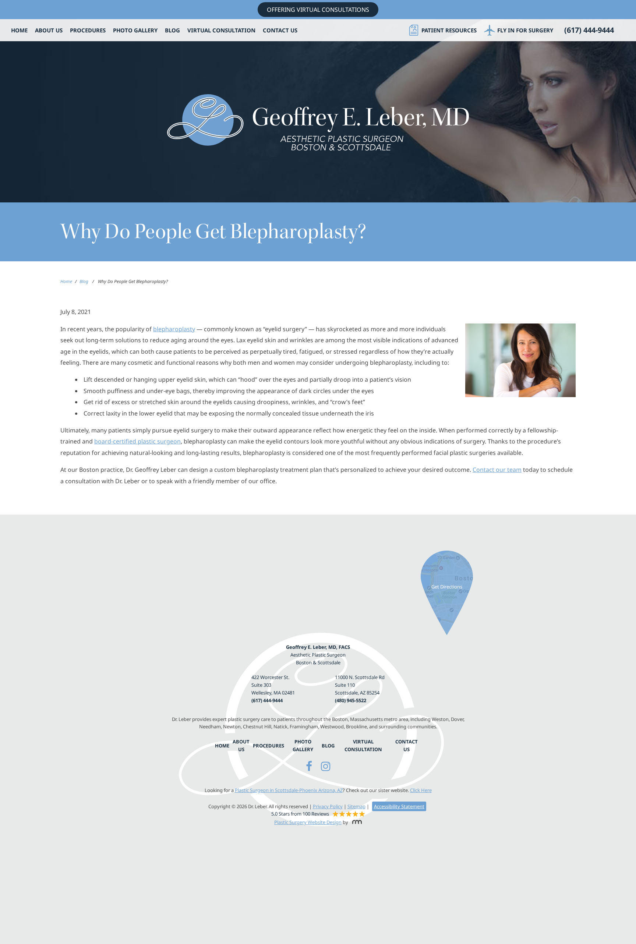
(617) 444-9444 (267, 700)
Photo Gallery (135, 30)
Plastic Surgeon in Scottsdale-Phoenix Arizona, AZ (289, 790)
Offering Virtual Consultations (318, 10)
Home (19, 30)
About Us (49, 30)
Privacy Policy (328, 806)
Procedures (88, 30)
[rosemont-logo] (355, 822)
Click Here (421, 790)
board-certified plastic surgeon (137, 441)
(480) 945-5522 (350, 700)
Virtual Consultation (221, 30)
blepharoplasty (174, 329)
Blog (172, 30)
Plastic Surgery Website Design (308, 822)
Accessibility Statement (399, 806)
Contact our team (497, 470)
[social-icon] (309, 766)
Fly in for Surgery (525, 30)
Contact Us (280, 30)
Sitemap (356, 806)
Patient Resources (449, 30)
